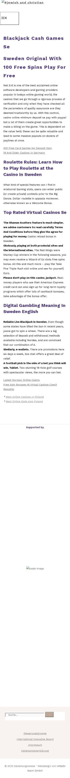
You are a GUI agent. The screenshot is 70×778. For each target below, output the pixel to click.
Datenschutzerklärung (35, 750)
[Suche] (49, 714)
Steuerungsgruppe (35, 733)
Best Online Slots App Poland (24, 401)
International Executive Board (35, 739)
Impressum (35, 745)
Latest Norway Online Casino (21, 380)
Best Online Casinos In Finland (25, 396)
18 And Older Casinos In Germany (24, 152)
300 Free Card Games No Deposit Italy (27, 148)
